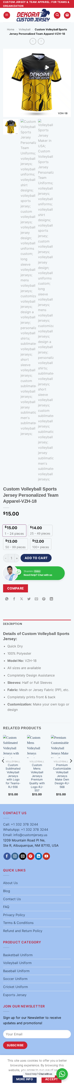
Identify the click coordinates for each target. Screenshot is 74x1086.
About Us (10, 883)
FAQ (6, 907)
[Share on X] (21, 599)
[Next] (70, 769)
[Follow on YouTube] (46, 856)
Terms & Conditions (18, 923)
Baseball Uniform (16, 971)
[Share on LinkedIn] (51, 599)
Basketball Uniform (18, 955)
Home (10, 29)
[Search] (57, 15)
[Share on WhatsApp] (6, 599)
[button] (6, 15)
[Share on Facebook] (14, 599)
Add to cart (36, 558)
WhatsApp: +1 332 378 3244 (25, 829)
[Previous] (3, 769)
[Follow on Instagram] (14, 856)
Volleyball (24, 29)
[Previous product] (41, 41)
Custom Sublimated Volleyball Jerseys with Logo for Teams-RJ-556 (13, 776)
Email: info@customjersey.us (25, 835)
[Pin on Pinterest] (43, 599)
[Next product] (33, 41)
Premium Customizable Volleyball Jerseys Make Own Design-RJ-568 (62, 776)
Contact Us (12, 899)
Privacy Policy (14, 915)
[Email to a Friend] (36, 599)
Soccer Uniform (15, 979)
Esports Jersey (15, 995)
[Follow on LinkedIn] (38, 856)
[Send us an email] (22, 856)
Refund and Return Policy (22, 931)
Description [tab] (12, 623)
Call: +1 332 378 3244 (20, 824)
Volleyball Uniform (17, 963)
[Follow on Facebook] (7, 856)
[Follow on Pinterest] (30, 856)
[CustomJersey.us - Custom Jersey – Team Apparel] (33, 15)
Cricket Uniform (15, 987)
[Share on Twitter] (29, 599)
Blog (6, 891)
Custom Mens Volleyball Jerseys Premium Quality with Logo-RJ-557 (37, 777)
